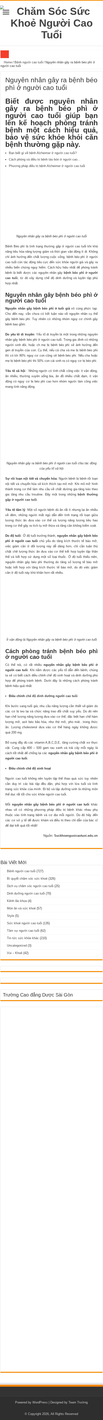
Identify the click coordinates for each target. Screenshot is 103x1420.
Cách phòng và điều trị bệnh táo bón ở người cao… (44, 159)
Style (10, 916)
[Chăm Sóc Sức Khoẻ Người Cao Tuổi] (51, 22)
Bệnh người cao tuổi (28, 62)
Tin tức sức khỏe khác (23, 938)
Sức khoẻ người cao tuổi (24, 923)
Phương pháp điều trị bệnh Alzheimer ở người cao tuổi (47, 166)
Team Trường (78, 1402)
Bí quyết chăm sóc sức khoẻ (27, 878)
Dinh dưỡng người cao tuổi (26, 893)
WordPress (40, 1402)
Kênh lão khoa (17, 901)
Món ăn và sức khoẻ (21, 908)
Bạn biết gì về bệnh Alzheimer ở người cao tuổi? (43, 153)
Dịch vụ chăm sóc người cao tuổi (30, 886)
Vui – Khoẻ (14, 953)
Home (7, 62)
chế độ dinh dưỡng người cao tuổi (52, 696)
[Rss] (51, 1408)
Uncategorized (17, 945)
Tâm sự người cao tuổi (23, 930)
